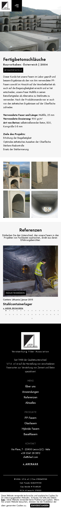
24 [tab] (35, 314)
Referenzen (30, 397)
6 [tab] (24, 310)
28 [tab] (50, 314)
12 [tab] (47, 310)
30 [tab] (58, 314)
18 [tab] (13, 314)
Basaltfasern (30, 434)
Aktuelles (30, 403)
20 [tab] (21, 314)
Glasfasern (30, 423)
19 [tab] (17, 314)
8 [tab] (32, 310)
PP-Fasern (30, 418)
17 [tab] (9, 314)
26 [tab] (43, 314)
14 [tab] (54, 310)
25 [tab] (39, 314)
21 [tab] (24, 314)
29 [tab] (54, 314)
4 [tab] (17, 310)
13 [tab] (50, 310)
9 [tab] (35, 310)
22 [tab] (28, 314)
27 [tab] (47, 314)
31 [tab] (32, 318)
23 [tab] (32, 314)
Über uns (30, 386)
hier (3, 499)
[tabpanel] (30, 277)
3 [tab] (13, 310)
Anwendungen (30, 392)
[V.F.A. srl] (6, 5)
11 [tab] (43, 310)
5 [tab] (21, 310)
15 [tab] (58, 310)
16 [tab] (6, 314)
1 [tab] (6, 310)
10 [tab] (39, 310)
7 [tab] (28, 310)
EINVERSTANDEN (40, 505)
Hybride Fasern (30, 429)
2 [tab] (9, 310)
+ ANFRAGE (30, 464)
